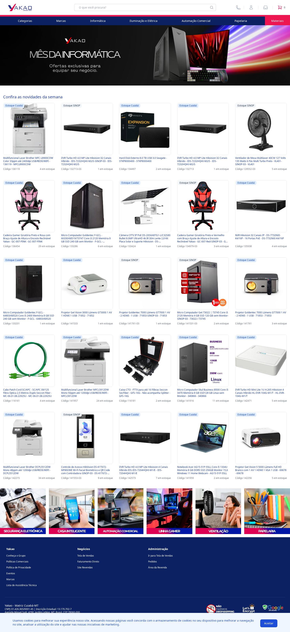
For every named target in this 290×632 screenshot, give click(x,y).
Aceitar (268, 623)
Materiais (277, 21)
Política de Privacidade (18, 567)
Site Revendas (85, 567)
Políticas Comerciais (17, 561)
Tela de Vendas (85, 555)
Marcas (61, 21)
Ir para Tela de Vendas (160, 555)
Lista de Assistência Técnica (21, 585)
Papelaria (241, 21)
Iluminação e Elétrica (143, 21)
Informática (98, 21)
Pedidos (152, 561)
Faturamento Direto (88, 561)
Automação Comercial (196, 21)
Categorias (25, 21)
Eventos (10, 573)
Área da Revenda (157, 567)
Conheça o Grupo (15, 555)
